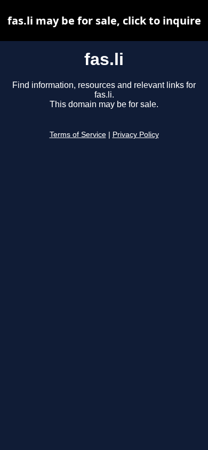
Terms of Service (78, 135)
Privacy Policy (136, 135)
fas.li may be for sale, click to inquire (104, 20)
